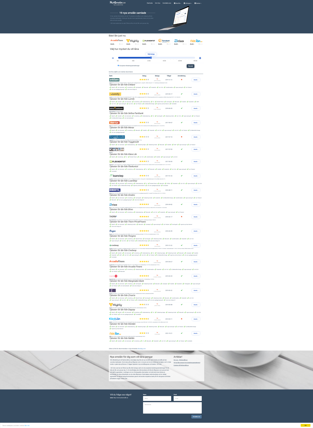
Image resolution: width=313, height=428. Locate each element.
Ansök (112, 44)
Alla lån (177, 3)
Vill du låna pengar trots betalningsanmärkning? (187, 362)
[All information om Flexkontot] (148, 41)
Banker (198, 3)
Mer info (27, 425)
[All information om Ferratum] (164, 41)
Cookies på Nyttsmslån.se (181, 365)
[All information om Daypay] (132, 41)
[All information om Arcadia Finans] (116, 41)
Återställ (190, 66)
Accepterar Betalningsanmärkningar (129, 65)
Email (175, 394)
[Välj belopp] (151, 57)
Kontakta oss (167, 3)
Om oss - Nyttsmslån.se (180, 360)
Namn (144, 394)
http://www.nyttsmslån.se (121, 397)
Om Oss (157, 3)
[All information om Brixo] (179, 41)
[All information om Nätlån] (196, 41)
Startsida (150, 3)
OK (306, 425)
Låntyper (188, 3)
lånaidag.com (141, 348)
